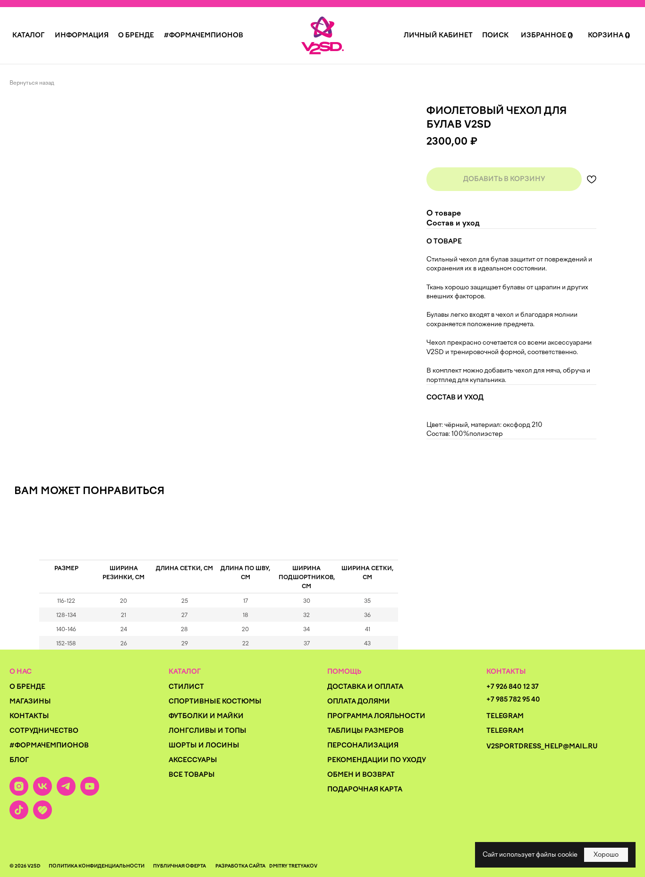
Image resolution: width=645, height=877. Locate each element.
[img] (322, 35)
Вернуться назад (31, 82)
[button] (28, 35)
